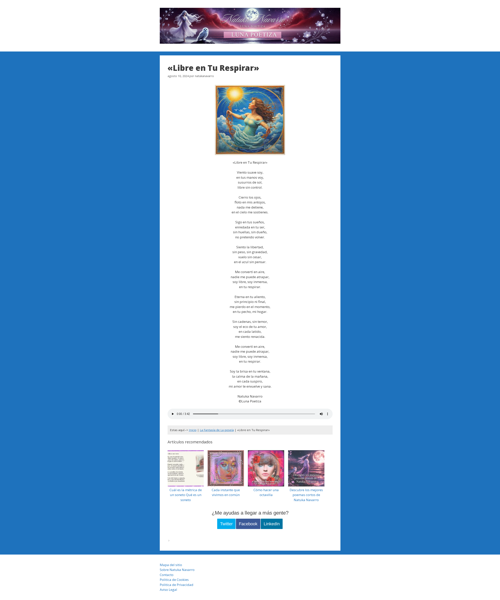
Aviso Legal (168, 589)
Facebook (248, 523)
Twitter (226, 523)
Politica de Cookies (174, 579)
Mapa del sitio (171, 565)
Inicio (192, 430)
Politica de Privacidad (176, 584)
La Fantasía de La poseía (217, 430)
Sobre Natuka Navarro (177, 569)
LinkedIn (272, 523)
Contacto (166, 574)
